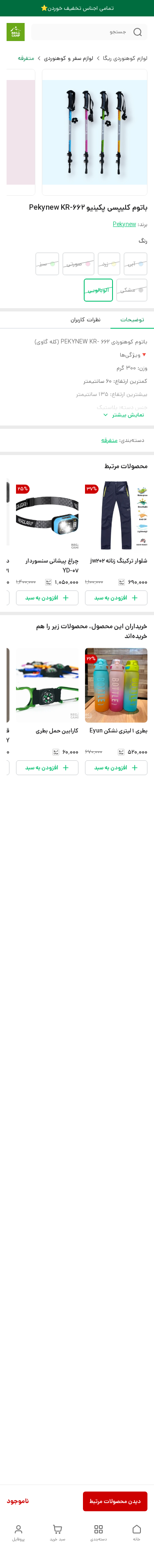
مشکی (127, 290)
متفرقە (26, 58)
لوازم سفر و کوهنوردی (68, 58)
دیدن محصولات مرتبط (115, 1501)
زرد (105, 264)
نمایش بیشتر (128, 415)
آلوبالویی (98, 290)
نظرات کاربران (86, 320)
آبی (131, 264)
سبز (43, 264)
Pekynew (124, 224)
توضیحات (132, 320)
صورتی (74, 264)
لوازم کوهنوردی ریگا (125, 58)
